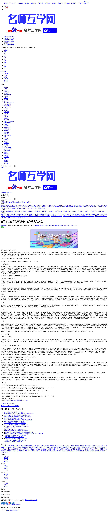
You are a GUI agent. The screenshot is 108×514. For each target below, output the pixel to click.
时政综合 (8, 202)
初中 (5, 53)
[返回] (2, 167)
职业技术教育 (21, 217)
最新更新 (86, 2)
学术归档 (37, 225)
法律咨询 (57, 225)
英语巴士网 (67, 225)
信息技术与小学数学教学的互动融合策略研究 (16, 424)
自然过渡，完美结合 (10, 427)
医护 (5, 65)
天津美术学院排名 (94, 449)
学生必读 (28, 202)
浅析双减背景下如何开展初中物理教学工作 (15, 423)
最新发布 (42, 225)
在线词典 (47, 3)
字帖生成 (20, 3)
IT (4, 64)
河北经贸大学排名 (56, 449)
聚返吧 (61, 225)
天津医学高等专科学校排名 (83, 449)
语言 (5, 56)
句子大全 (6, 477)
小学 (5, 51)
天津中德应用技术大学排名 (68, 449)
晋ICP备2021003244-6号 (31, 500)
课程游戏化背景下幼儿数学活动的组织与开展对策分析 (18, 420)
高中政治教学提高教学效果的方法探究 (14, 412)
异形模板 (82, 214)
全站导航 (86, 3)
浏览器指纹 (101, 211)
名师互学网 (3, 217)
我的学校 (47, 214)
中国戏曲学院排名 (34, 449)
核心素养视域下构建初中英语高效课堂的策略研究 (17, 415)
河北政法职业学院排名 (45, 449)
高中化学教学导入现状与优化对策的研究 (15, 429)
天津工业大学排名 (8, 450)
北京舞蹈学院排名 (15, 449)
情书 (68, 214)
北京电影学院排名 (24, 449)
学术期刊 (3, 202)
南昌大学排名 (9, 216)
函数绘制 (33, 3)
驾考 (5, 59)
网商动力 (76, 225)
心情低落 (26, 214)
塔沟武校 (77, 214)
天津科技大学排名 (41, 450)
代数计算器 (6, 456)
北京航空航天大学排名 (44, 216)
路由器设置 (3, 214)
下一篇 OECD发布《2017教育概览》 (10, 406)
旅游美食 (23, 202)
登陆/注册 (6, 6)
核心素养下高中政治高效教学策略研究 (14, 418)
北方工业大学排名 (33, 216)
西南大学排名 (88, 214)
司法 (5, 62)
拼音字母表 (40, 3)
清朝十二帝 (16, 216)
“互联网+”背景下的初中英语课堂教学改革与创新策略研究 (19, 413)
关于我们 (6, 483)
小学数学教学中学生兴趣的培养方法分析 (15, 440)
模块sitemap (48, 225)
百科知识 (6, 467)
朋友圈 (30, 214)
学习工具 (3, 211)
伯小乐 (71, 225)
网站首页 (6, 50)
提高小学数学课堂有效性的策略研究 (14, 437)
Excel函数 (67, 3)
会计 (5, 57)
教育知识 (6, 465)
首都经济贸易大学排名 (56, 216)
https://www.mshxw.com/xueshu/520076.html (17, 400)
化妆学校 (72, 214)
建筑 (5, 67)
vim (33, 214)
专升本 (42, 214)
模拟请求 (73, 3)
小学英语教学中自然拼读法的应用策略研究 (16, 438)
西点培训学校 (58, 214)
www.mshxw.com (18, 399)
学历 (5, 61)
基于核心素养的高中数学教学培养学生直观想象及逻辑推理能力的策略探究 (24, 434)
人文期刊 (18, 202)
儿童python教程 (20, 214)
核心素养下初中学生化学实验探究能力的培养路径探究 (19, 432)
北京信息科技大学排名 (101, 216)
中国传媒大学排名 (67, 216)
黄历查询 (54, 3)
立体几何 (6, 461)
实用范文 (6, 479)
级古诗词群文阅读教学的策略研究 (13, 441)
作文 (5, 68)
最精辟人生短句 (96, 214)
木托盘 (8, 214)
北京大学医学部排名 (79, 450)
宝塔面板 (13, 214)
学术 (9, 217)
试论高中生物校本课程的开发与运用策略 (15, 435)
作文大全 (6, 474)
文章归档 (8, 504)
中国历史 (60, 3)
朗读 (2, 227)
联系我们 (6, 484)
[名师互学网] (31, 191)
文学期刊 (13, 202)
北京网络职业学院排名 (68, 450)
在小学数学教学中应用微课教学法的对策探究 (16, 430)
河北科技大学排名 (89, 450)
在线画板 (27, 3)
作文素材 (6, 475)
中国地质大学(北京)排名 (88, 216)
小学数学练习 (12, 3)
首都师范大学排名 (77, 216)
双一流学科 (38, 214)
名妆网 (53, 225)
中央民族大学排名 (5, 449)
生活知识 (6, 468)
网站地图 (6, 486)
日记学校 (52, 214)
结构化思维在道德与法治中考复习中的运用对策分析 (17, 416)
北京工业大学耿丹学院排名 (20, 450)
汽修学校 (64, 214)
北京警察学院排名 (32, 450)
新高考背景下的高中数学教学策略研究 (14, 421)
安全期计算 (67, 211)
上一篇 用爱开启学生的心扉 (8, 403)
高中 (5, 54)
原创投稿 (6, 7)
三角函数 (6, 458)
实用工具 (6, 3)
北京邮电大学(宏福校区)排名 (54, 450)
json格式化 (80, 3)
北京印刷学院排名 (24, 216)
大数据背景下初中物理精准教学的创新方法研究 (17, 426)
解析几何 (6, 459)
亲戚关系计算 (58, 211)
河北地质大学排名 (99, 450)
